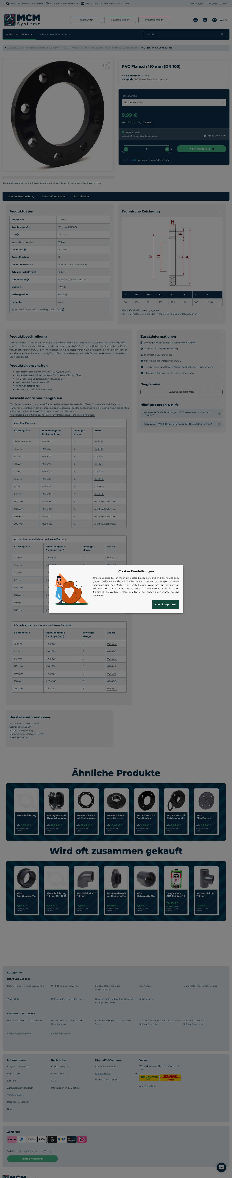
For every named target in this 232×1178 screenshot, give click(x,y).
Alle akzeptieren (166, 604)
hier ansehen (167, 592)
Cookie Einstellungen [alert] (136, 571)
